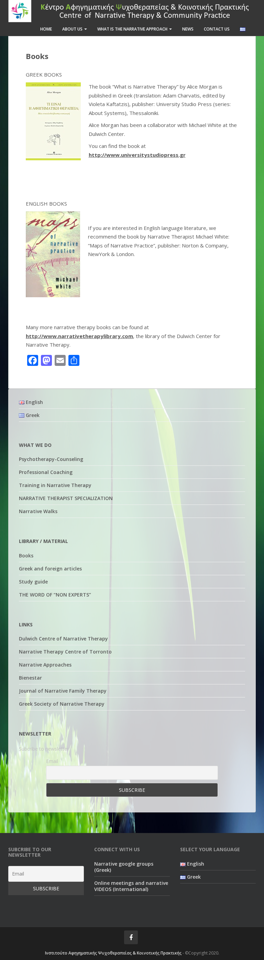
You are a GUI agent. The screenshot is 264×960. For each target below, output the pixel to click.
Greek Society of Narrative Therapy (61, 704)
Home (46, 29)
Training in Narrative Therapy (55, 485)
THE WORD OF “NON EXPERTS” (55, 594)
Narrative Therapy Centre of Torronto (65, 651)
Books (26, 555)
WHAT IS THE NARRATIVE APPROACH (132, 29)
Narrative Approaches (45, 664)
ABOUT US (73, 29)
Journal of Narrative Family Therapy (63, 690)
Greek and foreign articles (50, 568)
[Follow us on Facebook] (131, 937)
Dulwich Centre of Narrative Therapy (63, 638)
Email (52, 761)
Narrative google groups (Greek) (123, 866)
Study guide (33, 581)
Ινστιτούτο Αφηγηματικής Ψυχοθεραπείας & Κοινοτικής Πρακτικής (113, 953)
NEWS (188, 29)
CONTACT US (217, 29)
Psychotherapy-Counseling (51, 459)
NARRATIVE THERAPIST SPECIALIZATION (66, 498)
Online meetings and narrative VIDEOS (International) (131, 886)
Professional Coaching (46, 472)
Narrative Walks (38, 511)
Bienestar (30, 677)
